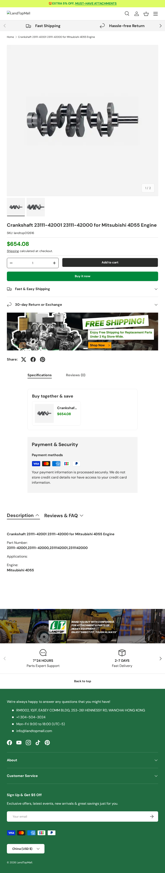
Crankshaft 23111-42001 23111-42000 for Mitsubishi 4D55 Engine (56, 37)
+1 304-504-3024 (31, 717)
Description (20, 515)
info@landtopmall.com (34, 731)
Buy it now (82, 276)
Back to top (82, 681)
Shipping (13, 251)
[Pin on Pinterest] (42, 359)
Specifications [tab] (40, 375)
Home (10, 37)
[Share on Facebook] (33, 359)
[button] (146, 13)
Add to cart (110, 262)
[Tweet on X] (23, 359)
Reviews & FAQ (61, 515)
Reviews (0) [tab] (75, 375)
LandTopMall (24, 862)
